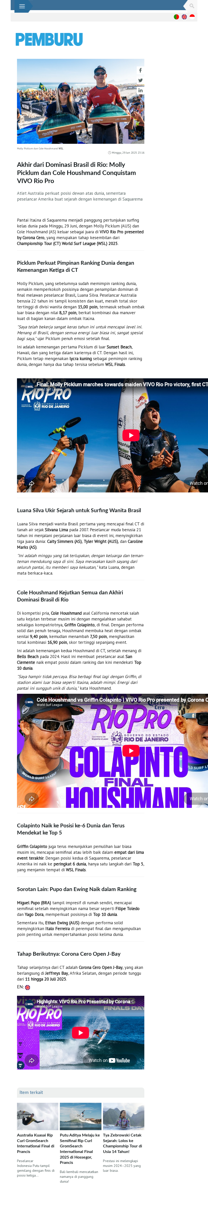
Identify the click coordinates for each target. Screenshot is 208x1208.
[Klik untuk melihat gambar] (80, 102)
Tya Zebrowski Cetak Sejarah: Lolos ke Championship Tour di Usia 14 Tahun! (122, 1143)
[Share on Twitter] (140, 80)
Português (176, 17)
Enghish (184, 17)
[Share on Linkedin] (140, 90)
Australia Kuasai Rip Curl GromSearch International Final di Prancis (35, 1143)
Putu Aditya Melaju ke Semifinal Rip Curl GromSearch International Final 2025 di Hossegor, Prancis (80, 1149)
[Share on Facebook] (140, 70)
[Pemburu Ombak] (81, 39)
